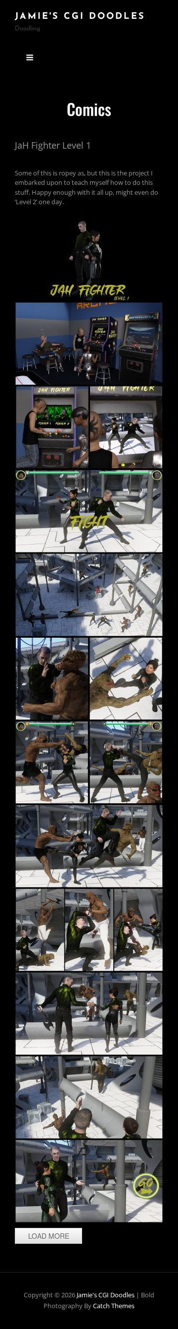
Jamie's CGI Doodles (80, 16)
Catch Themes (113, 1305)
